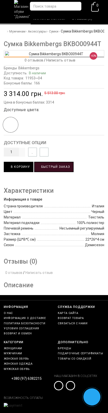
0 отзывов (33, 60)
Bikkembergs (28, 68)
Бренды (64, 348)
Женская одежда (18, 363)
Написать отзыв (60, 60)
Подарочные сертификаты (80, 353)
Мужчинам (13, 353)
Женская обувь (16, 358)
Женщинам (13, 348)
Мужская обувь (17, 369)
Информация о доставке (25, 318)
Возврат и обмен (18, 333)
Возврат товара (71, 318)
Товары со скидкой (74, 358)
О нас (8, 313)
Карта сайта (68, 313)
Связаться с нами (73, 323)
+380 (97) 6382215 (26, 378)
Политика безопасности (24, 323)
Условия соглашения (21, 328)
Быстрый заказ (55, 167)
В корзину (20, 167)
